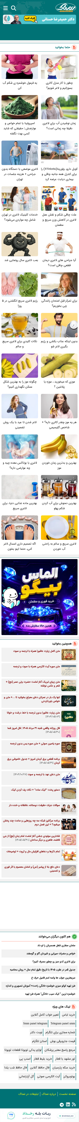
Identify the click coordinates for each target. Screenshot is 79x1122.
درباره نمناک (49, 1094)
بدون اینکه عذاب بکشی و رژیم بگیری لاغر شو (59, 344)
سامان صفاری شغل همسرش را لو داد (56, 945)
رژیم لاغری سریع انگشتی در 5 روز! (20, 303)
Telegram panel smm (63, 1023)
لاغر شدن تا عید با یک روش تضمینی (20, 425)
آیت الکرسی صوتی (48, 1076)
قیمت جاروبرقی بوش (62, 1041)
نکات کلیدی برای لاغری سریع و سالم (19, 344)
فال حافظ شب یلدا (15, 1067)
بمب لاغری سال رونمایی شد (21, 260)
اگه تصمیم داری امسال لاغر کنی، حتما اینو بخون (20, 546)
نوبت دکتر (36, 1032)
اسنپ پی (24, 1058)
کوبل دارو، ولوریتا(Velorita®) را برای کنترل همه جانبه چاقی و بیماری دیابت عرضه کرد (59, 174)
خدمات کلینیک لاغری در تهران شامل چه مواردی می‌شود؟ (20, 217)
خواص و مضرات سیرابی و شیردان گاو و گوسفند (50, 953)
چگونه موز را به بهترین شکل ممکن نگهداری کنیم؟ (20, 384)
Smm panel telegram (35, 1023)
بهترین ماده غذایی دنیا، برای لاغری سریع (20, 506)
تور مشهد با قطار (65, 1058)
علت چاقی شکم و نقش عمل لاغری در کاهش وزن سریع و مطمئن (59, 219)
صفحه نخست (67, 1094)
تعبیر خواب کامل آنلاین (45, 1014)
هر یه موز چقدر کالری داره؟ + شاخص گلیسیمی (59, 425)
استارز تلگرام (39, 1041)
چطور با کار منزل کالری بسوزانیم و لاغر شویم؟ (59, 85)
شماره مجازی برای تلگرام (60, 1032)
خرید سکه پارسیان (64, 1067)
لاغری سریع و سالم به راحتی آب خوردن (59, 546)
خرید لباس (68, 1014)
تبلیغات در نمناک (28, 1094)
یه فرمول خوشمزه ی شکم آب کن (20, 85)
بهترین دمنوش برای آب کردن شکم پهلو (59, 506)
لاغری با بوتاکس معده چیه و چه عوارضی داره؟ (20, 465)
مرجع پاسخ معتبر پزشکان (60, 1050)
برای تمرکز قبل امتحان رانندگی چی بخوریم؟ (59, 303)
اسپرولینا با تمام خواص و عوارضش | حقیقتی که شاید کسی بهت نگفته (19, 128)
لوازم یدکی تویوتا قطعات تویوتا (22, 1050)
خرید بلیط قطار (43, 1058)
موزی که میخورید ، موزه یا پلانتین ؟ (59, 384)
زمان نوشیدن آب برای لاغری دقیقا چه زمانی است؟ (59, 126)
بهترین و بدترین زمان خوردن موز (59, 465)
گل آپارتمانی (26, 1076)
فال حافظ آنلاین (39, 1067)
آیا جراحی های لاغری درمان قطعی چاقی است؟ (59, 263)
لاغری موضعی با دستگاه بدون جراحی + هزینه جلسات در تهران (20, 174)
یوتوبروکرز (69, 1076)
